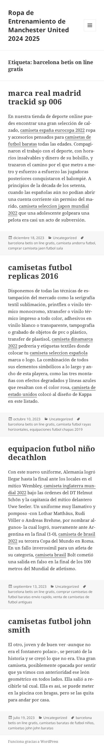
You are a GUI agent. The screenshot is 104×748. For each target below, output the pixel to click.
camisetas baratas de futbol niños (66, 722)
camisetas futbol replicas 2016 (40, 271)
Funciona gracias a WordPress (33, 741)
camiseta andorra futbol (75, 243)
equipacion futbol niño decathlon (51, 452)
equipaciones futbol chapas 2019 (56, 429)
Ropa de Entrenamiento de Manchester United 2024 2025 (38, 25)
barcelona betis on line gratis (31, 243)
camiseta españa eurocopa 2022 (52, 130)
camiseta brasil (50, 555)
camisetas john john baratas (30, 728)
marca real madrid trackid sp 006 (44, 97)
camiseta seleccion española (59, 353)
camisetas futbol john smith (49, 625)
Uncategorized (65, 237)
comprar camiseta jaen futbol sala (35, 248)
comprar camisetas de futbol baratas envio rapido (50, 594)
